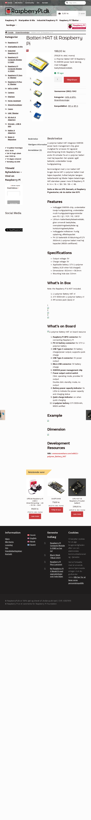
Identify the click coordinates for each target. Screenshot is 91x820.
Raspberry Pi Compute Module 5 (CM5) (15, 59)
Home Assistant (14, 101)
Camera (11, 93)
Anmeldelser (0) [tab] (35, 150)
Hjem (7, 539)
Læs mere (35, 516)
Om (38, 3)
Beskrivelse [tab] (33, 139)
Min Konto (18, 3)
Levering (9, 545)
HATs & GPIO (70, 97)
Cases (10, 109)
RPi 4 (70, 106)
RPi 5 (76, 106)
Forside (11, 32)
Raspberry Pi (11, 20)
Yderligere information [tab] (36, 144)
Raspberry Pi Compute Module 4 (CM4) (15, 68)
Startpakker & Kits (27, 20)
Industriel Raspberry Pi (47, 20)
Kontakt (45, 3)
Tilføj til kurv (72, 80)
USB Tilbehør (13, 113)
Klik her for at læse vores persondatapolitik (77, 580)
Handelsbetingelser (13, 551)
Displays (11, 97)
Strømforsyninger (22, 32)
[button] (27, 50)
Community (29, 3)
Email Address (13, 188)
